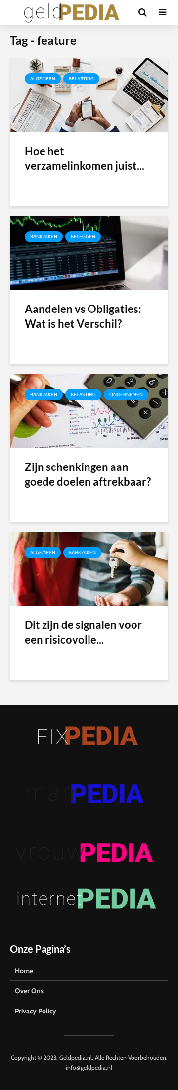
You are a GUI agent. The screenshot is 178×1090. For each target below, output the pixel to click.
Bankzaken (43, 237)
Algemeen (42, 79)
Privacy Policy (35, 1011)
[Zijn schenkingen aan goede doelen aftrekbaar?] (89, 410)
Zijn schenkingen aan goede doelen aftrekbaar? (88, 474)
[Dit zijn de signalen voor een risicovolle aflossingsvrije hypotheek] (89, 568)
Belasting (81, 79)
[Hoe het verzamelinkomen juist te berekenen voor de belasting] (89, 94)
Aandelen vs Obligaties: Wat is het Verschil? (83, 316)
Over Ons (29, 990)
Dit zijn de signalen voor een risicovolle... (83, 632)
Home (24, 970)
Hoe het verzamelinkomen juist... (84, 158)
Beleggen (83, 237)
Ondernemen (126, 394)
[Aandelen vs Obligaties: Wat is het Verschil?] (89, 252)
